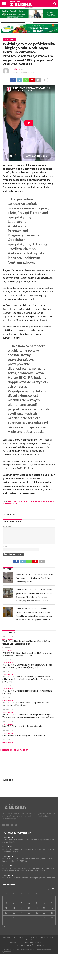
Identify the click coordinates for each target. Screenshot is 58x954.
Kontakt (41, 945)
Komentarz (7, 526)
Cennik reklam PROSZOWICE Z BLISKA (37, 942)
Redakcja (16, 69)
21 (36, 913)
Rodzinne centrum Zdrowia (32, 501)
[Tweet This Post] (23, 560)
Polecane (13, 501)
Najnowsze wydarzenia (16, 832)
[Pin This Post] (35, 560)
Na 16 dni (24, 750)
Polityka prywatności (25, 945)
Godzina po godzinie (9, 750)
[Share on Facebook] (16, 560)
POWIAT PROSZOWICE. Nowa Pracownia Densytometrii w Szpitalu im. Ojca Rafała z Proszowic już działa (34, 578)
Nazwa (5, 546)
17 (6, 913)
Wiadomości (14, 942)
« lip (4, 926)
